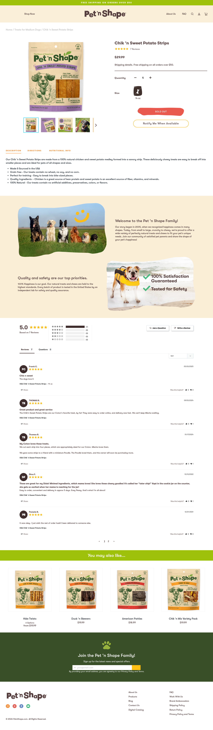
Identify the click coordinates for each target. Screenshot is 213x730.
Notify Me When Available (161, 123)
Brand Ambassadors (179, 701)
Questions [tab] (43, 349)
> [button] (113, 541)
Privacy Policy (127, 671)
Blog (131, 701)
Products (133, 696)
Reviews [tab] (25, 349)
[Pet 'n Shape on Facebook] (21, 706)
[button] (187, 390)
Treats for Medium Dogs (27, 29)
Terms (141, 671)
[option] (106, 2)
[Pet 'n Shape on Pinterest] (15, 706)
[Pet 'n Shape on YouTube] (28, 706)
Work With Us (176, 696)
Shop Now (29, 14)
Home (9, 29)
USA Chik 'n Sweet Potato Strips (33, 384)
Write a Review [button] (183, 328)
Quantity (120, 78)
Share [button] (25, 390)
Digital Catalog (136, 710)
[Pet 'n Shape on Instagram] (8, 706)
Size (117, 93)
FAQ (184, 14)
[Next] (95, 125)
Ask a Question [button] (159, 328)
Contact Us (134, 705)
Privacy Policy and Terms (182, 714)
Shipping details (123, 64)
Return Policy (176, 710)
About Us (171, 14)
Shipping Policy (177, 705)
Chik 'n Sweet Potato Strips (58, 29)
